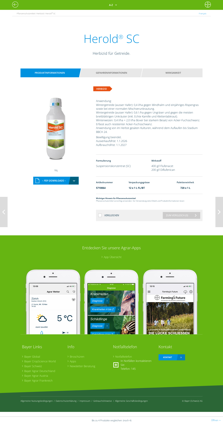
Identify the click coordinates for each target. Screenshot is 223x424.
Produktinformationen (50, 72)
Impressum (84, 400)
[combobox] (56, 181)
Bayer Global (32, 356)
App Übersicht (113, 257)
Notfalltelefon (123, 356)
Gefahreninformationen (111, 72)
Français (202, 13)
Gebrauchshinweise (102, 400)
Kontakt (167, 357)
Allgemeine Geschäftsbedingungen (131, 400)
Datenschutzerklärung (66, 400)
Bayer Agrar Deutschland (39, 371)
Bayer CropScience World (40, 361)
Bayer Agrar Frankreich (38, 380)
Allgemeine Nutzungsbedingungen (36, 400)
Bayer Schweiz (33, 366)
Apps (73, 361)
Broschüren (77, 356)
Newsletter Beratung (82, 366)
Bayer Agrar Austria (36, 375)
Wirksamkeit (173, 72)
